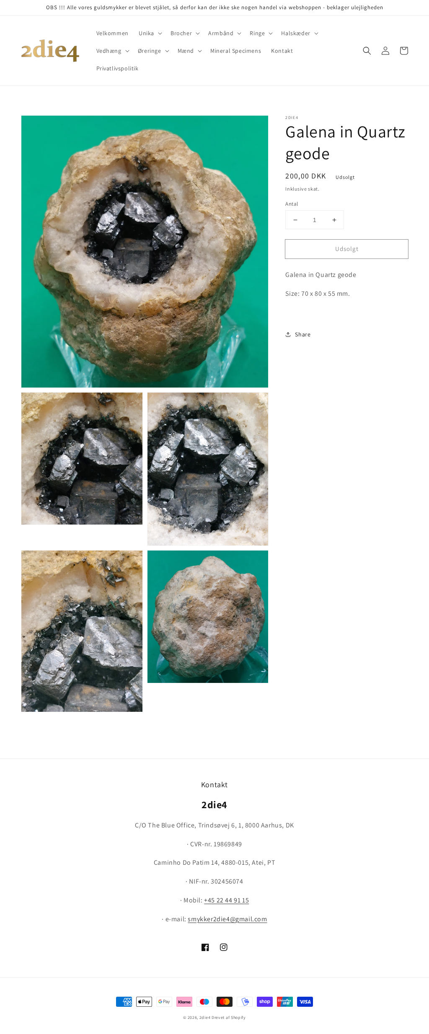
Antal (291, 203)
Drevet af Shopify (229, 1017)
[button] (149, 33)
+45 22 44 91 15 (226, 900)
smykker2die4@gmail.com (227, 919)
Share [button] (302, 334)
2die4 (205, 1017)
